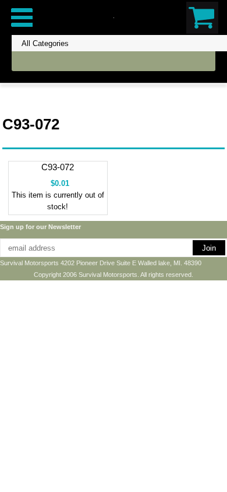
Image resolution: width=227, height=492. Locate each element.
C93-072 (57, 167)
